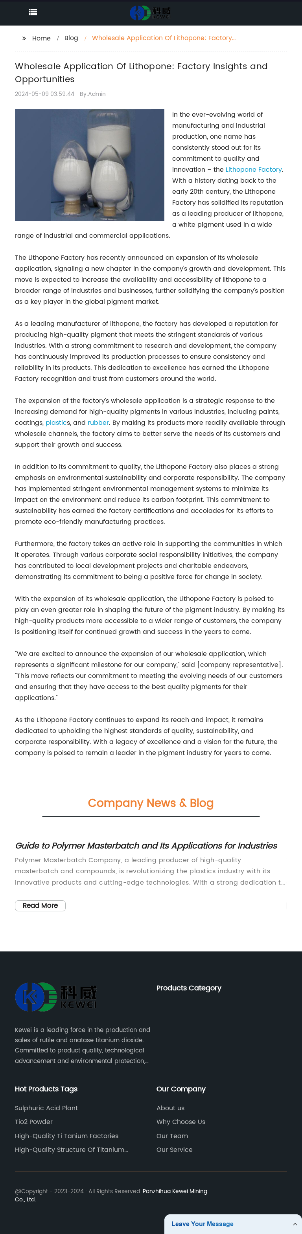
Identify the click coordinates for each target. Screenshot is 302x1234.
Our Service (175, 1150)
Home (41, 38)
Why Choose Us (181, 1122)
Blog (71, 38)
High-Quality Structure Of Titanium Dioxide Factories (69, 1150)
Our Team (172, 1136)
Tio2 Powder (34, 1122)
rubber (98, 423)
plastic (56, 423)
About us (170, 1108)
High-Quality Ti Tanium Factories (66, 1136)
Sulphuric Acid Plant (46, 1108)
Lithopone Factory (254, 170)
